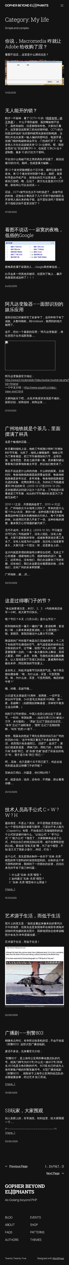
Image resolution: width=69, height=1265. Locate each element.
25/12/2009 (11, 791)
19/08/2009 (11, 1092)
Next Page (55, 1173)
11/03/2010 (10, 92)
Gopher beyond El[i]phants (26, 5)
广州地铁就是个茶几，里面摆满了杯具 (32, 431)
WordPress (58, 1258)
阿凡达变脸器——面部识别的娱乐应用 (34, 306)
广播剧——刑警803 (24, 1033)
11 (63, 1166)
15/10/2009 (11, 897)
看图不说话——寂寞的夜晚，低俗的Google (34, 232)
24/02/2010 (11, 286)
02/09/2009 (11, 1015)
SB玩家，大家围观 (24, 1110)
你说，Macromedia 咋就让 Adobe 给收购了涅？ (33, 43)
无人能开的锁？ (21, 110)
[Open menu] (62, 5)
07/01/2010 (10, 410)
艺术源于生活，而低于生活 (32, 915)
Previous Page (16, 1166)
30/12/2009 (11, 582)
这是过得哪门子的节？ (28, 600)
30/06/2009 (11, 1141)
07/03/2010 (11, 211)
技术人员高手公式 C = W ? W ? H (32, 812)
